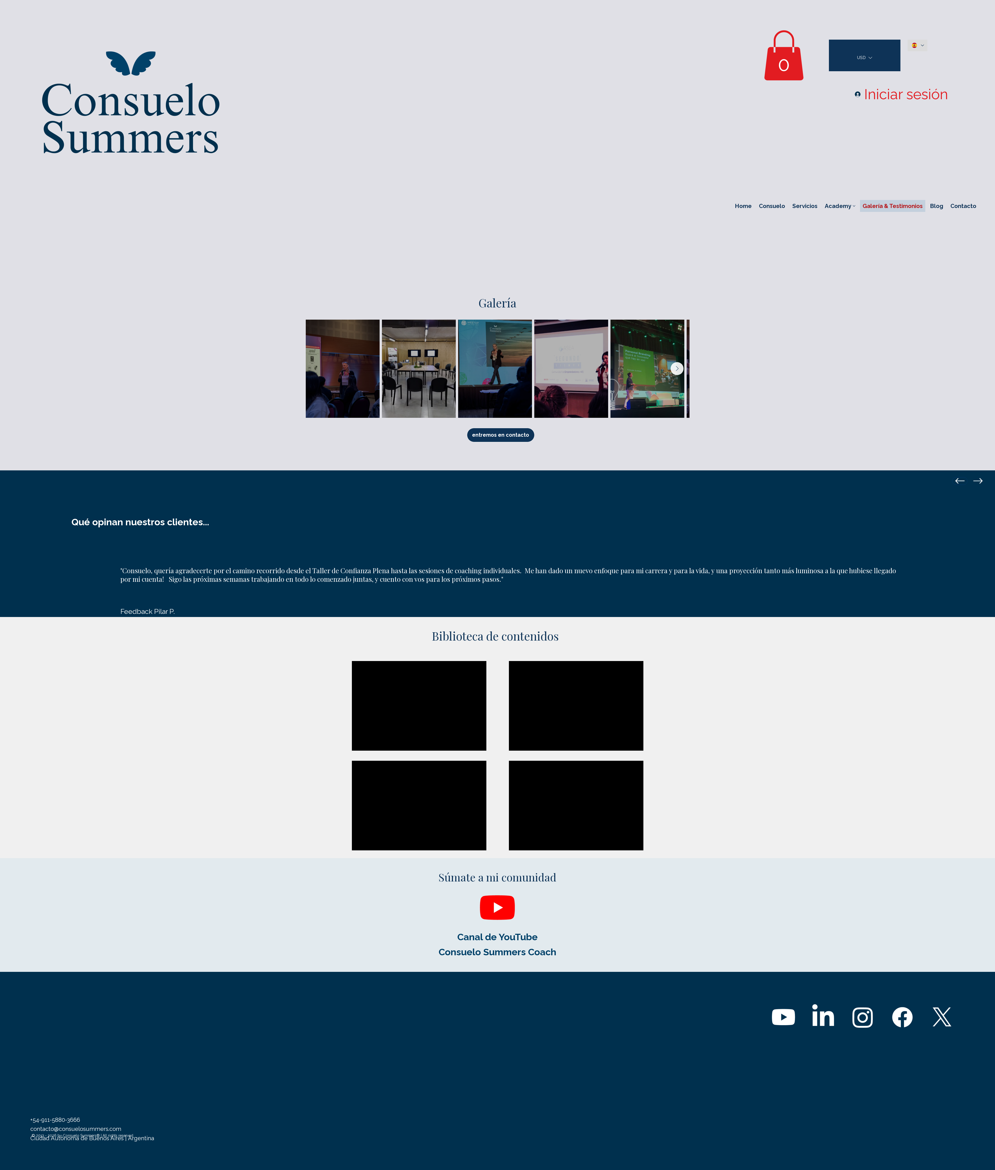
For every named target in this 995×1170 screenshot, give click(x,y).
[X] (942, 1017)
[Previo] (960, 481)
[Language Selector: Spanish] (917, 45)
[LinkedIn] (823, 1017)
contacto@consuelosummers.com (75, 1128)
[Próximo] (978, 481)
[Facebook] (902, 1017)
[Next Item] (677, 368)
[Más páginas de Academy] (854, 206)
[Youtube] (497, 907)
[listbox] (865, 57)
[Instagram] (862, 1017)
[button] (784, 55)
